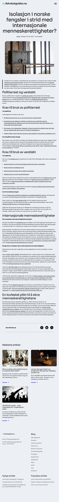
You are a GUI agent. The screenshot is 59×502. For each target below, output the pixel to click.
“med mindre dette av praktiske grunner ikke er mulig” (27, 146)
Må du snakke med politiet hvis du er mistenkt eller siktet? (14, 370)
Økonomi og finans (36, 448)
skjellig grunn (15, 159)
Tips (32, 468)
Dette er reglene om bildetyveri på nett (42, 482)
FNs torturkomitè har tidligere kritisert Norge (25, 288)
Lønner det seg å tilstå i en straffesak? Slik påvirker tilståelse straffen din (43, 371)
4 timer (50, 140)
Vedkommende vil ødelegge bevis (14, 167)
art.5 (49, 224)
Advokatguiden (35, 437)
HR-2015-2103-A (14, 267)
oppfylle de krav (21, 222)
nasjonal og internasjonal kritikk (13, 82)
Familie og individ (36, 443)
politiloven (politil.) (27, 96)
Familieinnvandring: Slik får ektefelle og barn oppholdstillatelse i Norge (13, 485)
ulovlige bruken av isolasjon (17, 311)
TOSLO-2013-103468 (12, 254)
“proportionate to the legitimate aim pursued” (19, 242)
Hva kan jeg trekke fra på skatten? (41, 479)
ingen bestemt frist (20, 200)
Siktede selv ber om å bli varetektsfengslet (16, 174)
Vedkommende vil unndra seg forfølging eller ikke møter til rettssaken (24, 164)
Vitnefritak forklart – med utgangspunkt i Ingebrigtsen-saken (13, 407)
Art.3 (45, 224)
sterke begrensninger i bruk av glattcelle (19, 264)
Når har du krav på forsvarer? (39, 485)
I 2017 (4, 207)
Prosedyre (34, 454)
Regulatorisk (35, 457)
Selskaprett (34, 459)
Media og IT (34, 446)
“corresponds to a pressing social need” (43, 240)
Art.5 (14, 231)
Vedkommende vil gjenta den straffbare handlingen (19, 171)
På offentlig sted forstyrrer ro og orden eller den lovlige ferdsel (22, 118)
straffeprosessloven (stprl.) (39, 99)
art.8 (54, 224)
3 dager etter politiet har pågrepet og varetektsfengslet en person (26, 195)
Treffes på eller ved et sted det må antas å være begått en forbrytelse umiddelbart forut (29, 133)
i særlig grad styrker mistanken (40, 179)
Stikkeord (34, 471)
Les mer (4, 382)
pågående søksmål (17, 285)
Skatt (32, 462)
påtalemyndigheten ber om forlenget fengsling (16, 204)
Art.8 (13, 237)
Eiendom (33, 440)
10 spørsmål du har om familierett (12, 482)
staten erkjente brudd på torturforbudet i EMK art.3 (27, 290)
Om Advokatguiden (37, 451)
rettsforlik (5, 290)
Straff (18, 36)
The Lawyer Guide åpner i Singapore (13, 479)
